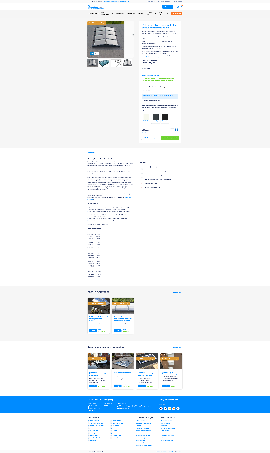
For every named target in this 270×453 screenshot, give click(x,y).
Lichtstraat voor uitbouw (143, 435)
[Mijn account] (178, 7)
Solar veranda (140, 443)
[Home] (96, 7)
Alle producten (177, 292)
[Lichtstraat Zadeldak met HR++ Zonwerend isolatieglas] (106, 39)
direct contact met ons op (152, 57)
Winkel (93, 1)
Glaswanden (130, 13)
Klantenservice (165, 430)
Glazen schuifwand (141, 433)
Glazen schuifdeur (141, 421)
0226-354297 (93, 406)
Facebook (92, 410)
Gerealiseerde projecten (168, 428)
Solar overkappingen (105, 13)
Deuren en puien (149, 13)
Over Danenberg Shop (167, 421)
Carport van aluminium (142, 428)
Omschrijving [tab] (92, 153)
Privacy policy (179, 451)
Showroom (164, 425)
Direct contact (165, 433)
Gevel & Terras (161, 13)
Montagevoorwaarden (167, 440)
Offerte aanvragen (150, 138)
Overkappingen (93, 13)
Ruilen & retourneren (166, 438)
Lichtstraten (99, 1)
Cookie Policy (172, 451)
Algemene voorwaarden (161, 451)
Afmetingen (145, 87)
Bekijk (93, 330)
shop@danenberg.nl (95, 408)
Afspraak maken (176, 13)
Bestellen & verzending (167, 435)
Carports (140, 13)
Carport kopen (140, 440)
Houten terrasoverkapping (143, 430)
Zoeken (167, 7)
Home (89, 1)
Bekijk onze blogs (166, 423)
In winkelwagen (168, 138)
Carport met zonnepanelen (144, 445)
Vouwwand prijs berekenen (144, 438)
